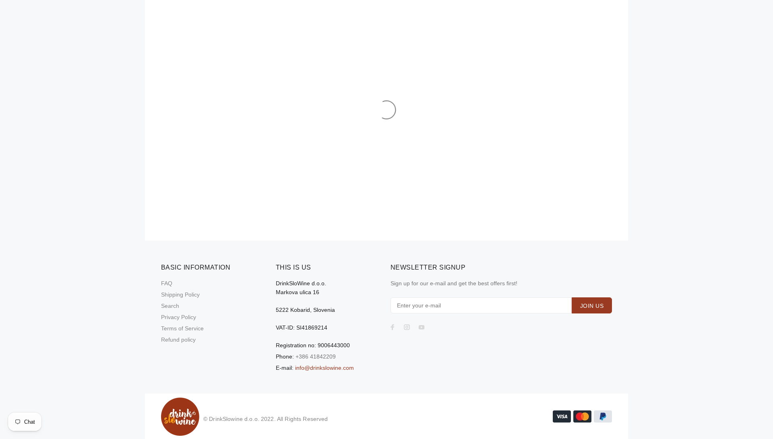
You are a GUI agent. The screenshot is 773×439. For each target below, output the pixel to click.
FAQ (166, 283)
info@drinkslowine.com (324, 368)
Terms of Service (182, 328)
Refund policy (178, 339)
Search (170, 306)
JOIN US (592, 306)
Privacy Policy (178, 317)
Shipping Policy (180, 294)
